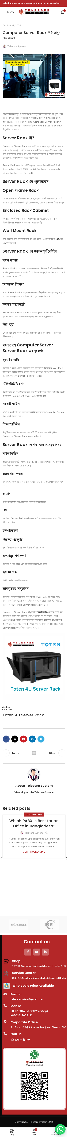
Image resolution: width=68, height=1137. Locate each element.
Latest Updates (34, 814)
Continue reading (34, 851)
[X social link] (14, 739)
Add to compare (7, 708)
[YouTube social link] (36, 952)
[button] (60, 1129)
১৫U (5, 242)
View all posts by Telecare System (34, 792)
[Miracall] (18, 924)
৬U (57, 238)
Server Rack (15, 251)
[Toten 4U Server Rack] (34, 666)
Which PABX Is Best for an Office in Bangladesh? (34, 823)
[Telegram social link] (40, 739)
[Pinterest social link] (23, 739)
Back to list (34, 752)
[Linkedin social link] (32, 739)
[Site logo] (34, 11)
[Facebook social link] (6, 739)
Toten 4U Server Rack (23, 715)
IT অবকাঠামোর (40, 611)
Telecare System (16, 46)
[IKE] (49, 924)
